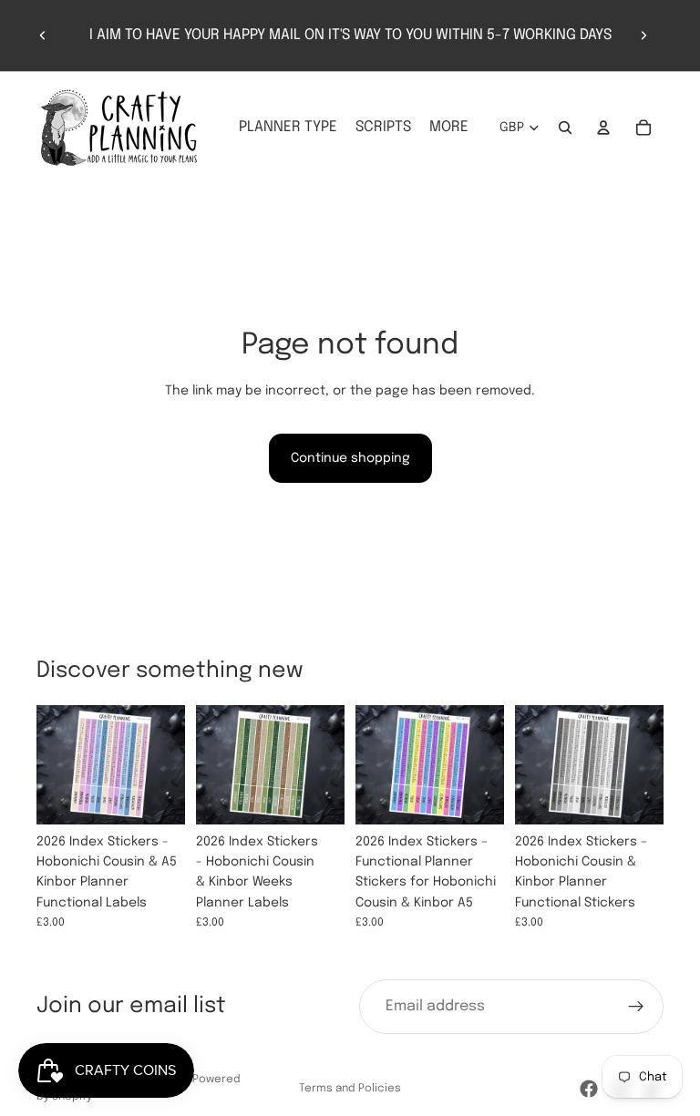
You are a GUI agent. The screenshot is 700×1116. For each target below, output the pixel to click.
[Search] (565, 128)
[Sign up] (636, 1007)
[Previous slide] (43, 35)
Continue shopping (350, 458)
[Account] (603, 128)
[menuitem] (449, 127)
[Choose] (156, 796)
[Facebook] (589, 1089)
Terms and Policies (350, 1088)
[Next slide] (643, 35)
